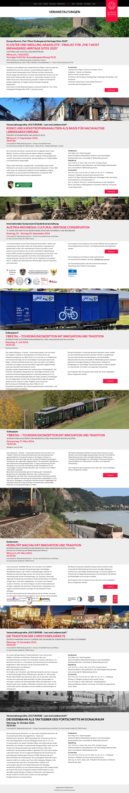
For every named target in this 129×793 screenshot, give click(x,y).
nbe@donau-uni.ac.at (101, 259)
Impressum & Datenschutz (64, 787)
